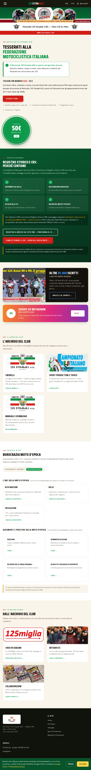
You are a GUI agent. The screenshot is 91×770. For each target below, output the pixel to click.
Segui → (78, 313)
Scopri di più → (54, 388)
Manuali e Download (56, 735)
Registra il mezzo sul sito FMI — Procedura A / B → (30, 232)
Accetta (82, 764)
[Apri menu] (5, 4)
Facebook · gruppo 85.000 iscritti (16, 747)
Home (50, 720)
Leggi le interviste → (57, 658)
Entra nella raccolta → (14, 658)
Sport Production (54, 731)
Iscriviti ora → (13, 98)
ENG (73, 4)
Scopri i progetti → (12, 697)
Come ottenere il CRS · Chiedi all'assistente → (28, 240)
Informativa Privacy (17, 766)
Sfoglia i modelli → (12, 388)
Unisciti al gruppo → (62, 295)
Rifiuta (70, 764)
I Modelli (51, 728)
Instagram (6, 751)
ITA (66, 4)
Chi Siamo (51, 724)
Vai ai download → (12, 429)
